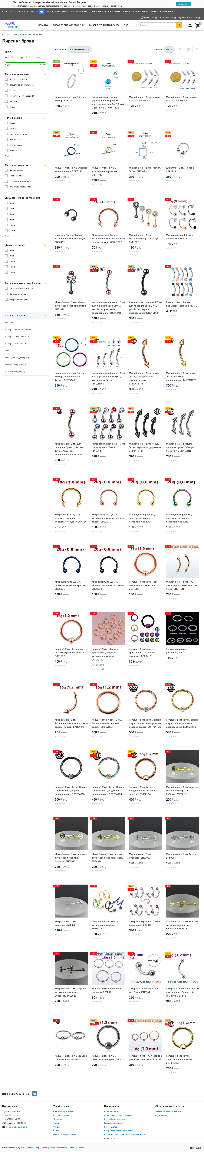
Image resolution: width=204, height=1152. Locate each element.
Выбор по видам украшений (18, 329)
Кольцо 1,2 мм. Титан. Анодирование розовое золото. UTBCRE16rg (142, 791)
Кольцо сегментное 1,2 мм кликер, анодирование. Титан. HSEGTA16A (69, 377)
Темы (7, 350)
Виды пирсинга (111, 1111)
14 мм (12, 272)
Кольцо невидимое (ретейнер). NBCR (176, 651)
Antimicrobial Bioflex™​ (19, 79)
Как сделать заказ (79, 11)
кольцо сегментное (18, 134)
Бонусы (126, 11)
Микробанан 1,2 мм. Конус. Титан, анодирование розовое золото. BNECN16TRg (144, 378)
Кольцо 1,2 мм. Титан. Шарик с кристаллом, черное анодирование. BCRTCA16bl (71, 791)
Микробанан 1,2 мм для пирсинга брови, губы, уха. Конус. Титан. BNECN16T (180, 447)
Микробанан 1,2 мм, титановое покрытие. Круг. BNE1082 (144, 239)
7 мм (12, 208)
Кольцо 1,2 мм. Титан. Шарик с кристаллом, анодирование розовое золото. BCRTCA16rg (145, 723)
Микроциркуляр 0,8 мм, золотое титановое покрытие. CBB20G (142, 518)
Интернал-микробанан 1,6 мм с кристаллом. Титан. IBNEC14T (108, 447)
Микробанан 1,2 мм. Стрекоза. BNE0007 (140, 856)
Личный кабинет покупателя (168, 1111)
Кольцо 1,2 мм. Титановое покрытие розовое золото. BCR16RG (69, 653)
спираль (13, 150)
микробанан (15, 139)
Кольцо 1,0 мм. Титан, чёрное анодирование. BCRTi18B (71, 169)
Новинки (43, 25)
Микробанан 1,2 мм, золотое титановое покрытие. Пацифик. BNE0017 (71, 858)
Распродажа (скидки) (15, 371)
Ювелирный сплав (18, 294)
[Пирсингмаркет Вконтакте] (34, 1093)
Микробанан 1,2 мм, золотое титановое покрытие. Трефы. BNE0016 (108, 858)
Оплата (56, 1123)
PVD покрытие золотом (20, 187)
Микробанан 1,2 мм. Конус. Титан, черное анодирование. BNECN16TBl (145, 447)
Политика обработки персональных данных (47, 1148)
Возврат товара (111, 1138)
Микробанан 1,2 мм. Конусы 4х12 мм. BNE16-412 (181, 99)
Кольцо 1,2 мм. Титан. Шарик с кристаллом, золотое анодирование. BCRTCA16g (182, 723)
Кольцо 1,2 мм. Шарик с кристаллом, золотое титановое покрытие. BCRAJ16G (105, 654)
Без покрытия (16, 176)
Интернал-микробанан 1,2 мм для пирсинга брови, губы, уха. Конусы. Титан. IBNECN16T (108, 378)
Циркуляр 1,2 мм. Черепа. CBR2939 (180, 169)
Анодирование (16, 170)
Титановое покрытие (19, 181)
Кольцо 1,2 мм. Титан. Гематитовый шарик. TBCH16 (108, 1058)
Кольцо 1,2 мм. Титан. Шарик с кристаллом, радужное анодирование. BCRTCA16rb (108, 791)
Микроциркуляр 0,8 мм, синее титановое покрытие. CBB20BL (70, 585)
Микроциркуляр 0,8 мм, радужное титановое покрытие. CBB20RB (179, 518)
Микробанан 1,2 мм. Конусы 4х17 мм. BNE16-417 (144, 99)
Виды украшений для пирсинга (118, 1115)
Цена (8, 51)
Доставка (57, 1119)
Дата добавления (78, 49)
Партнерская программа (144, 11)
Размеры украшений (113, 1123)
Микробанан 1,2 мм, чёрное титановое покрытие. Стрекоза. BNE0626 (70, 992)
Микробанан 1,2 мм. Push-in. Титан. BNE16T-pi (145, 169)
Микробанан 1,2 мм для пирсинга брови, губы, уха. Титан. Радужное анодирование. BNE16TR (69, 449)
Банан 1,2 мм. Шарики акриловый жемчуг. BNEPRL (181, 304)
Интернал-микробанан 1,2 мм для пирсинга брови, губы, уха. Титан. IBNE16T (182, 992)
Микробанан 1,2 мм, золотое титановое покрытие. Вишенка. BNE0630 (182, 925)
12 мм (12, 267)
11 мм (12, 231)
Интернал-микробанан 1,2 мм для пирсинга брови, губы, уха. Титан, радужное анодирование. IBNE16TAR (108, 307)
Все (168, 49)
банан (12, 123)
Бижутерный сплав (18, 299)
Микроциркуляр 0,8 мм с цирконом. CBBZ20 (179, 237)
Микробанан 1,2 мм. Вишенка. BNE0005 (66, 923)
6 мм (12, 203)
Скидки (117, 11)
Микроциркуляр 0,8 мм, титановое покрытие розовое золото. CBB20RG (108, 518)
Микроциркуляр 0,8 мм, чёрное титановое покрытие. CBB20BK (108, 585)
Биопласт (14, 101)
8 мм (12, 214)
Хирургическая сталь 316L (22, 85)
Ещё (126, 25)
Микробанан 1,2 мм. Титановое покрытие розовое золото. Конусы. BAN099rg (71, 723)
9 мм (12, 219)
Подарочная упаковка (15, 364)
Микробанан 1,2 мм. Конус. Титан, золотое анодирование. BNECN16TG (181, 377)
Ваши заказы (161, 1115)
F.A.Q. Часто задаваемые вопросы (120, 1131)
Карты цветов (110, 1127)
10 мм (12, 225)
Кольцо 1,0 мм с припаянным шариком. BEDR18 (108, 990)
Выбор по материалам (15, 343)
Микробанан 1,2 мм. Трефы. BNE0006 (181, 856)
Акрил (12, 107)
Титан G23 (14, 90)
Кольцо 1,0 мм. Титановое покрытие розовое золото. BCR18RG (144, 585)
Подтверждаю (183, 4)
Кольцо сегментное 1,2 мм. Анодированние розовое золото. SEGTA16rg (107, 723)
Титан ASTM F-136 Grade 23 (22, 96)
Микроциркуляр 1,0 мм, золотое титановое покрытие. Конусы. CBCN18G (71, 518)
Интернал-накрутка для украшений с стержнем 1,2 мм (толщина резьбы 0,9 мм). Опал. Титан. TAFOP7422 (108, 102)
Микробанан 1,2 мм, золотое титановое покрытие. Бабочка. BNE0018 (182, 791)
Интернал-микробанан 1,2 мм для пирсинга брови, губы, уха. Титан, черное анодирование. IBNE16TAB (145, 307)
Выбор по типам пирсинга (17, 336)
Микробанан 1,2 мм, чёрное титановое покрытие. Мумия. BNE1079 (71, 306)
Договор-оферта (76, 1148)
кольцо (13, 128)
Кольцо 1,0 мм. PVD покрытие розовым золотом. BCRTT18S (145, 1058)
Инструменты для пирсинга (17, 357)
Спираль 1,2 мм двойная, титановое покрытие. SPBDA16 (106, 925)
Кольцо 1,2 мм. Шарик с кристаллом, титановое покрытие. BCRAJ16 (142, 653)
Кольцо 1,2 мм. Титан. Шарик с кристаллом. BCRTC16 (71, 1058)
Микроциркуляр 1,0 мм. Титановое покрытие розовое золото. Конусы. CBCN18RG (108, 239)
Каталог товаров (15, 315)
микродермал (16, 145)
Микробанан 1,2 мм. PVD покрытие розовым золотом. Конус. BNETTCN (182, 585)
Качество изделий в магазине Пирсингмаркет (125, 1135)
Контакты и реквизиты (57, 11)
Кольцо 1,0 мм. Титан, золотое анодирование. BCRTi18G (105, 171)
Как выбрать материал (114, 1119)
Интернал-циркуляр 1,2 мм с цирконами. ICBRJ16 (145, 923)
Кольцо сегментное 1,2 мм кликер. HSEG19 (69, 99)
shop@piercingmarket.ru (27, 11)
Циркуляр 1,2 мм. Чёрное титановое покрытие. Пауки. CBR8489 (70, 239)
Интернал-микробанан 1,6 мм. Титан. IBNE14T (143, 990)
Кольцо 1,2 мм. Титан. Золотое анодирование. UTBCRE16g (179, 1059)
